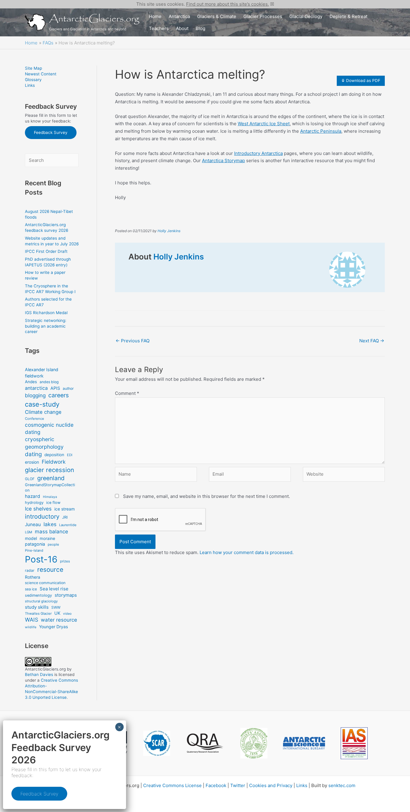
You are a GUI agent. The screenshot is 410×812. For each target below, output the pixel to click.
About (182, 28)
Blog (200, 28)
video (67, 614)
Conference (34, 419)
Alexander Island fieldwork (41, 372)
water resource (59, 620)
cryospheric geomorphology (44, 443)
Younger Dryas (53, 626)
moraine (47, 538)
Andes (31, 381)
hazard (32, 496)
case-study (42, 404)
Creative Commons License (172, 785)
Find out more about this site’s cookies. (227, 4)
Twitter (237, 785)
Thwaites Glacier (38, 613)
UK (57, 613)
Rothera (32, 577)
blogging (35, 395)
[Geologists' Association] (253, 743)
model (31, 538)
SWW (55, 607)
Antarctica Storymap (223, 160)
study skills (37, 607)
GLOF (30, 479)
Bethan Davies (39, 674)
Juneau (33, 524)
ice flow (53, 502)
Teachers (159, 28)
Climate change (43, 412)
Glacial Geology (305, 16)
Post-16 (41, 559)
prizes (65, 561)
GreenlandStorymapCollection (50, 487)
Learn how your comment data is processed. (247, 552)
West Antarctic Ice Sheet (264, 123)
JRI (65, 517)
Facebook (216, 785)
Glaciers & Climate (216, 16)
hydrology (34, 502)
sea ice (31, 589)
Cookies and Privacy (270, 785)
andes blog (49, 382)
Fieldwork (54, 462)
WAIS (31, 620)
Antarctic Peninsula (320, 131)
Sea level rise (54, 589)
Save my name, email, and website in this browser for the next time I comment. (206, 496)
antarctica (36, 388)
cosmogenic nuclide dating (49, 428)
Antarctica (179, 16)
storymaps (66, 595)
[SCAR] (156, 743)
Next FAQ (371, 341)
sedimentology (38, 595)
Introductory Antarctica (258, 153)
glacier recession (49, 470)
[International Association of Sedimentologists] (354, 743)
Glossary (33, 79)
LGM (28, 532)
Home (155, 16)
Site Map (33, 68)
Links (30, 85)
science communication (45, 582)
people (53, 544)
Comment (127, 393)
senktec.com (341, 785)
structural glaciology (41, 601)
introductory (42, 516)
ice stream (64, 508)
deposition (54, 454)
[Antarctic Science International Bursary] (304, 743)
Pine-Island (34, 550)
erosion (32, 462)
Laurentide (68, 525)
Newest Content (40, 73)
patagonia (35, 544)
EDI (69, 455)
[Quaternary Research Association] (205, 743)
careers (58, 395)
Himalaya (50, 497)
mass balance (51, 532)
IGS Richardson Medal (46, 312)
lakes (50, 524)
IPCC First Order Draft (46, 251)
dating (33, 454)
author (68, 388)
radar (30, 570)
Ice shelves (38, 509)
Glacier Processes (262, 16)
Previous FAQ (132, 341)
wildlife (30, 627)
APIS (55, 388)
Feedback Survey (51, 132)
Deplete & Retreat (348, 16)
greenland (51, 478)
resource (50, 569)
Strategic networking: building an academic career (45, 326)
